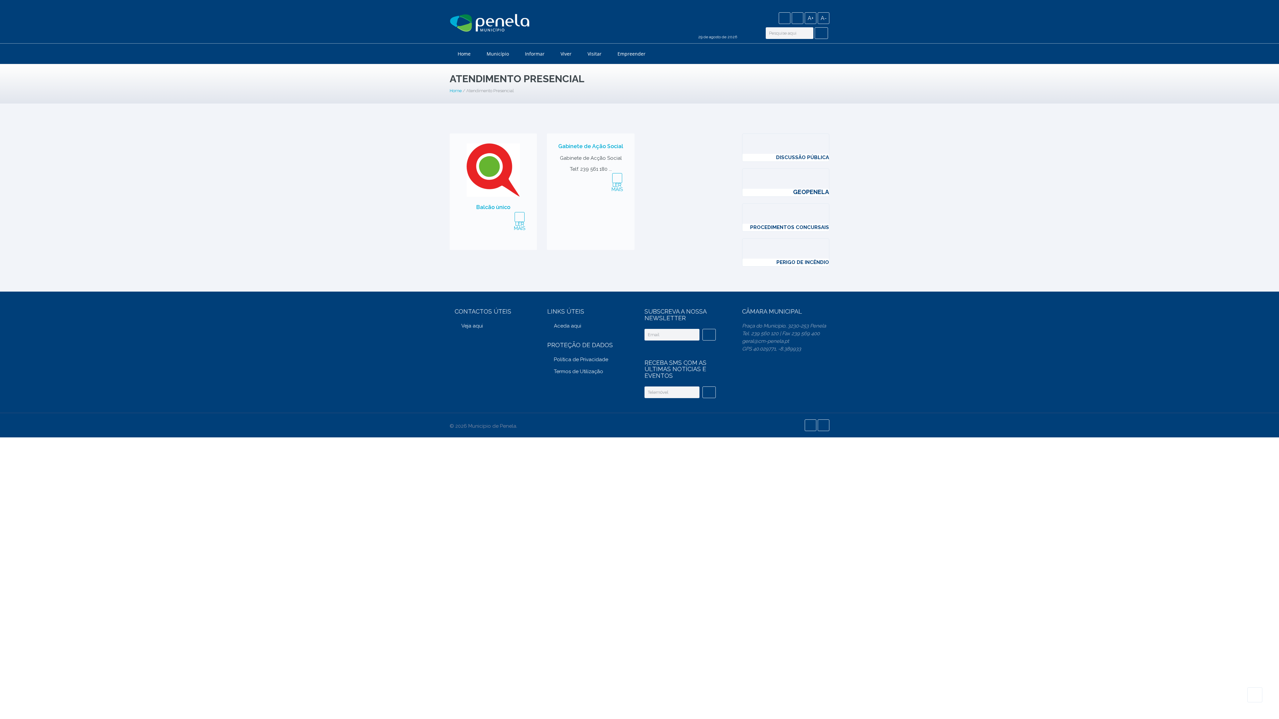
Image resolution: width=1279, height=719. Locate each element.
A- (824, 18)
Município (498, 54)
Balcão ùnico (493, 207)
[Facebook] (784, 18)
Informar (535, 54)
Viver (566, 54)
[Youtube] (797, 18)
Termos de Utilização (578, 371)
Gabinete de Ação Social (590, 146)
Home (464, 54)
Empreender (631, 54)
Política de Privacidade (581, 359)
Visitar (595, 54)
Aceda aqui (567, 326)
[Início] (489, 24)
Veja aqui (472, 326)
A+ (811, 18)
